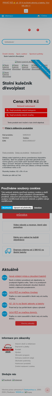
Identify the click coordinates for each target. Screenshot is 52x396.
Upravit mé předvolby (23, 208)
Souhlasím (7, 208)
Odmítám (38, 208)
